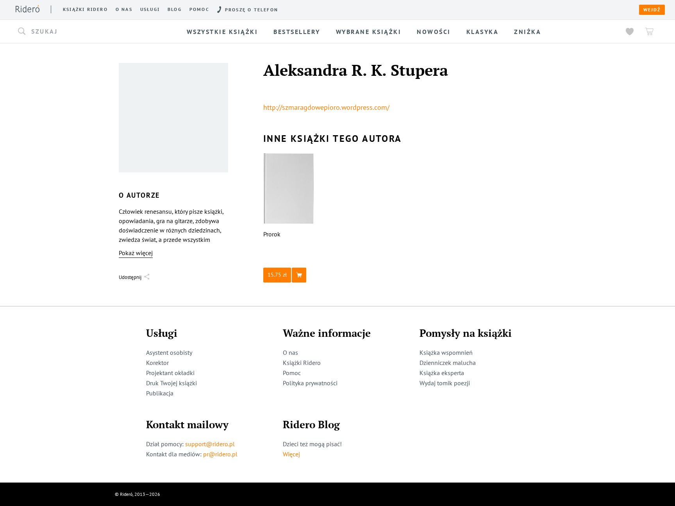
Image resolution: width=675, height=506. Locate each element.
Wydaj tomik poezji (445, 383)
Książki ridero (85, 9)
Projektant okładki (170, 373)
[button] (87, 31)
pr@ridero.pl (220, 454)
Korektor (157, 363)
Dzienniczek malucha (448, 363)
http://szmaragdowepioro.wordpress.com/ (326, 107)
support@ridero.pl (210, 444)
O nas (124, 9)
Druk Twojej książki (171, 383)
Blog (175, 9)
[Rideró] (27, 9)
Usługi (150, 9)
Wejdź (652, 10)
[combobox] (87, 31)
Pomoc (199, 9)
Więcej (291, 454)
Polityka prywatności (310, 383)
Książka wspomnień (446, 352)
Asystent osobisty (169, 352)
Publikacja (159, 393)
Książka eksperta (442, 373)
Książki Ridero (302, 363)
